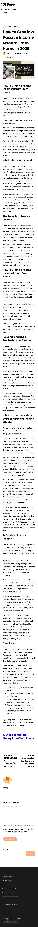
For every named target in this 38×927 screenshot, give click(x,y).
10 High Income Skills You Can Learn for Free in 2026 (27, 761)
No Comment (9, 57)
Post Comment (10, 839)
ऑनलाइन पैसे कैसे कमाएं (9, 897)
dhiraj (8, 53)
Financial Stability (7, 877)
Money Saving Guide (8, 893)
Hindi (3, 885)
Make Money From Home (11, 26)
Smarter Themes (12, 921)
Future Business (6, 881)
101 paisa (8, 4)
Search (5, 850)
